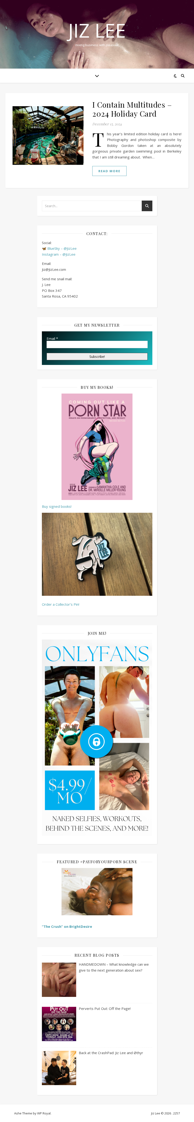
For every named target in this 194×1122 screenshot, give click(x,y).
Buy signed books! (56, 506)
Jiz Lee (97, 30)
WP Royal (44, 1113)
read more (109, 171)
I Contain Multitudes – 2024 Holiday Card (132, 108)
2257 (176, 1113)
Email (52, 338)
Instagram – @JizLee (58, 254)
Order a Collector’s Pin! (60, 604)
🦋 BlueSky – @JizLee (59, 248)
